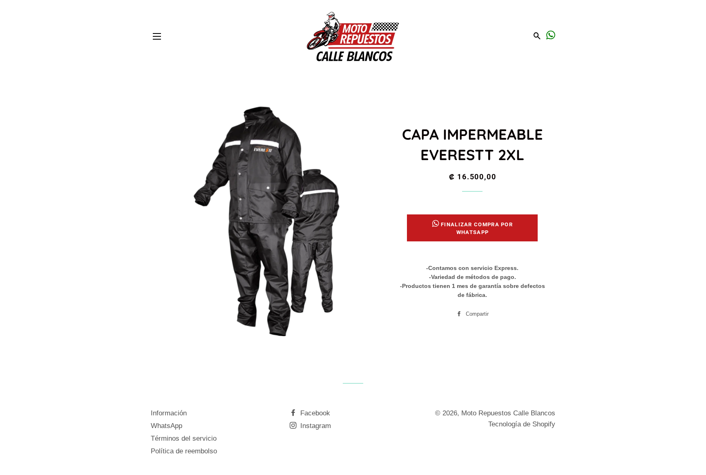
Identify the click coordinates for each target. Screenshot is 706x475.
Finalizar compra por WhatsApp (477, 228)
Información (169, 413)
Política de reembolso (184, 451)
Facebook (314, 413)
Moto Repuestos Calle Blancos (508, 413)
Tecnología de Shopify (521, 424)
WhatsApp (166, 426)
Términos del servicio (184, 438)
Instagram (314, 426)
